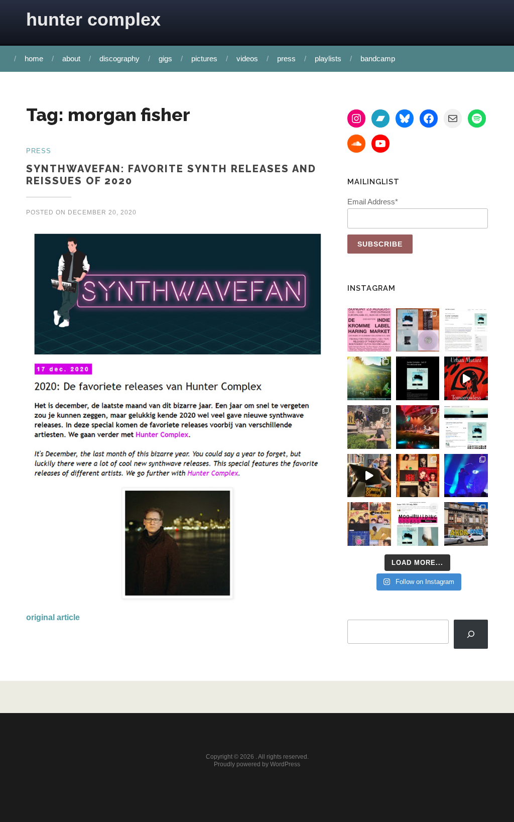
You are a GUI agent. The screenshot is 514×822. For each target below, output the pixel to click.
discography (119, 58)
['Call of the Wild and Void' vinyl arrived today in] (418, 330)
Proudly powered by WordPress (257, 764)
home (34, 58)
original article (53, 617)
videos (247, 58)
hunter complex (93, 19)
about (71, 58)
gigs (165, 58)
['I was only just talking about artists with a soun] (418, 524)
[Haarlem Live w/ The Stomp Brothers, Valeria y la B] (369, 378)
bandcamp (377, 58)
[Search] (471, 634)
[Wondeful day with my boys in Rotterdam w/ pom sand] (418, 476)
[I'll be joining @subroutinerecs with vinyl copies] (369, 330)
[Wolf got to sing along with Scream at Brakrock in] (369, 427)
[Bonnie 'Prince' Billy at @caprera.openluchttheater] (418, 427)
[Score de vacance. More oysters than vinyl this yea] (369, 524)
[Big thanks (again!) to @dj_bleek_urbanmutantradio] (466, 378)
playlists (328, 58)
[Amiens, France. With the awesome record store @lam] (466, 524)
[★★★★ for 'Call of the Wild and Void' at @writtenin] (466, 330)
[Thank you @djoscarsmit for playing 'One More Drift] (369, 476)
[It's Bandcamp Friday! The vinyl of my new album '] (466, 427)
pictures (204, 58)
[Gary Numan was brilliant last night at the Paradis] (466, 476)
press (286, 58)
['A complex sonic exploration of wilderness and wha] (418, 378)
